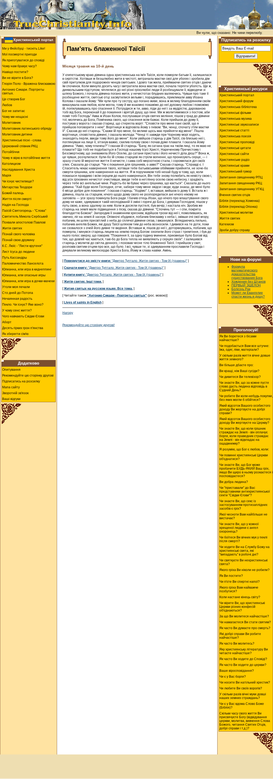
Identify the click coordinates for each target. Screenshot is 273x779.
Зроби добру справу (234, 230)
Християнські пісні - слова (21, 140)
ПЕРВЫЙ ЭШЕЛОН (246, 285)
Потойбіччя (10, 152)
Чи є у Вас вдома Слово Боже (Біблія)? (241, 705)
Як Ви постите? (231, 576)
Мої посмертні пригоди (19, 54)
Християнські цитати (235, 148)
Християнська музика (235, 119)
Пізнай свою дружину (18, 240)
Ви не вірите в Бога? (17, 78)
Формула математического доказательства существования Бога (247, 272)
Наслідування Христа (18, 169)
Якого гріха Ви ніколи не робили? (244, 570)
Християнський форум (236, 101)
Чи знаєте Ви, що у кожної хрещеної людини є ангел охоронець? (239, 527)
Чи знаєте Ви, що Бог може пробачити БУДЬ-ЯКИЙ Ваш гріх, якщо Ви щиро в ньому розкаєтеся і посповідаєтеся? (246, 470)
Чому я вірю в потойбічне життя (26, 158)
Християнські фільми (235, 113)
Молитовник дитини (17, 134)
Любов (7, 105)
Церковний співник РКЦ (20, 146)
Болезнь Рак (240, 289)
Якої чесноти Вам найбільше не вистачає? (243, 516)
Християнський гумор (235, 171)
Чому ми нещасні (15, 117)
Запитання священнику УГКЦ (241, 189)
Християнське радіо (234, 160)
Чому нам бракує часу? (19, 66)
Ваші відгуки (11, 399)
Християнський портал (33, 40)
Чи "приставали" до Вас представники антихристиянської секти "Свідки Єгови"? (244, 491)
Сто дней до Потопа (17, 293)
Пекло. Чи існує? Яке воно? (22, 304)
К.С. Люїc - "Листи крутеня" (22, 246)
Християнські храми (234, 165)
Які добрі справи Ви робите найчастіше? (240, 636)
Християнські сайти (234, 154)
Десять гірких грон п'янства (22, 328)
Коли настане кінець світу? (239, 597)
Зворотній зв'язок (15, 393)
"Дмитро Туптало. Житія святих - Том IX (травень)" (125, 261)
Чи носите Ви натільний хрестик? (244, 682)
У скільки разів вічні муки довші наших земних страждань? (242, 696)
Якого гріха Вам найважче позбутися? (238, 589)
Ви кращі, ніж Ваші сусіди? (239, 371)
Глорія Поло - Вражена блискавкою (28, 84)
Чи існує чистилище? (18, 181)
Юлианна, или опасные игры (24, 275)
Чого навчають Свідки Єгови (23, 316)
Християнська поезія (235, 136)
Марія (6, 175)
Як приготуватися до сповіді (23, 60)
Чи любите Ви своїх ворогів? (240, 688)
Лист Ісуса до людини (18, 252)
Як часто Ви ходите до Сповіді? (243, 659)
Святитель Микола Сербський (25, 216)
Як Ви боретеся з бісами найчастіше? (237, 338)
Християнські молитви (236, 212)
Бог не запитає (13, 111)
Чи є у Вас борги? (232, 676)
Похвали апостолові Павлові (24, 222)
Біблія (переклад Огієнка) (238, 207)
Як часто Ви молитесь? (236, 643)
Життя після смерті (16, 199)
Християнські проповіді (237, 142)
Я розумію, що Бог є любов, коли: (244, 449)
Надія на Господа (15, 205)
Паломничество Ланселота (22, 263)
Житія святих (12, 228)
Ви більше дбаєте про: (236, 365)
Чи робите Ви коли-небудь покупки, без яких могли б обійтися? (246, 398)
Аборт (6, 322)
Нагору (67, 313)
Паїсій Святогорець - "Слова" (24, 211)
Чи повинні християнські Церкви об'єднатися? (243, 457)
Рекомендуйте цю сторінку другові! (88, 325)
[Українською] (8, 40)
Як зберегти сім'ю (15, 334)
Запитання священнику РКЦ (240, 183)
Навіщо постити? (15, 72)
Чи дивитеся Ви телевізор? (240, 377)
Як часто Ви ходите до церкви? (242, 665)
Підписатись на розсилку (21, 381)
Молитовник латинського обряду (26, 128)
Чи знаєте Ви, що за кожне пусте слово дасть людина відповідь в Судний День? (244, 386)
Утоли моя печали (16, 287)
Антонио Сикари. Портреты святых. (23, 91)
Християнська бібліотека (238, 107)
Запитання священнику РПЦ (241, 177)
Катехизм (226, 224)
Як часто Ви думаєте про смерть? (244, 628)
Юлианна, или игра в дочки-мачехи (28, 281)
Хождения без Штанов (248, 281)
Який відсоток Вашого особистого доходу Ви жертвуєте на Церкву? (244, 421)
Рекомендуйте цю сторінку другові (28, 375)
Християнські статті (234, 130)
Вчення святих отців (234, 195)
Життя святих (229, 218)
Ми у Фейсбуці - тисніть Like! (23, 48)
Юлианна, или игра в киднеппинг (26, 269)
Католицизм (11, 164)
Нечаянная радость (17, 299)
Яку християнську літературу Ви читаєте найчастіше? (243, 651)
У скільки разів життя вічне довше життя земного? (244, 357)
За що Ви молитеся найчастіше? (244, 616)
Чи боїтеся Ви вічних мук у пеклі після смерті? (243, 539)
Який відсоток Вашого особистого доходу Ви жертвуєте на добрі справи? (244, 409)
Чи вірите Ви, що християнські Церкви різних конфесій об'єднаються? (242, 606)
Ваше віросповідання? (236, 671)
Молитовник (11, 123)
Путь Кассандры (14, 257)
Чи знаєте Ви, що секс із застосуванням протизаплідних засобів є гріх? (243, 504)
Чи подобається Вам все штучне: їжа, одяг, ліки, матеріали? (244, 347)
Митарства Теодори (17, 187)
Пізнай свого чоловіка (18, 234)
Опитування (11, 369)
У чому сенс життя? (17, 310)
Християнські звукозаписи (239, 124)
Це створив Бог (13, 99)
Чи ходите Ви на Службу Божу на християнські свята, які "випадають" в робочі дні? (244, 550)
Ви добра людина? (233, 482)
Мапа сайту (11, 387)
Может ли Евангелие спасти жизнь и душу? (248, 294)
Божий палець (13, 193)
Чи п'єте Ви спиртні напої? (239, 582)
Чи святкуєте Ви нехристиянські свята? (243, 562)
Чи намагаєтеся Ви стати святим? (245, 622)
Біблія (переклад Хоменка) (239, 201)
